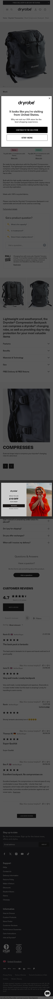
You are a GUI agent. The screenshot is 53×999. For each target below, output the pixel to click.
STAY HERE (27, 137)
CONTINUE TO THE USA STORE (27, 130)
